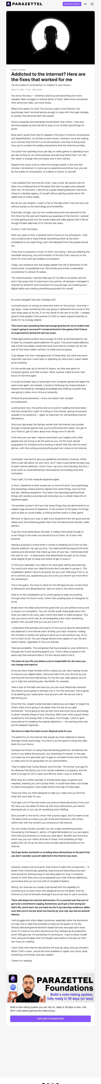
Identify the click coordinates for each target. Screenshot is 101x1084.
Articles (22, 70)
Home (14, 70)
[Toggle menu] (92, 4)
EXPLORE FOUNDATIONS (50, 1018)
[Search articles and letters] (85, 4)
